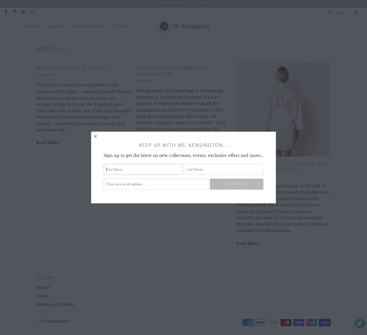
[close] (95, 136)
